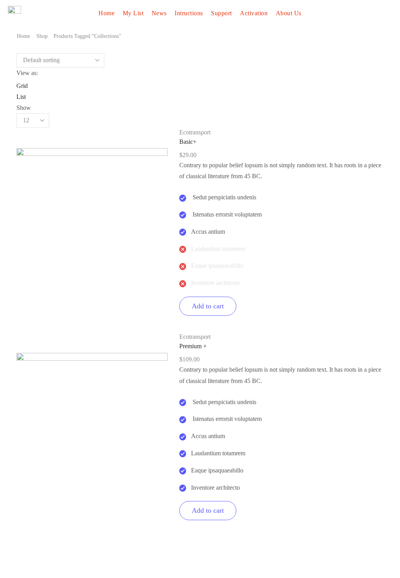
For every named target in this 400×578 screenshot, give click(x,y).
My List (133, 13)
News (159, 13)
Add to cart (208, 306)
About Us (289, 13)
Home (106, 13)
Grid (22, 85)
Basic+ (187, 141)
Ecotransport (195, 132)
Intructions (189, 13)
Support (221, 13)
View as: (27, 73)
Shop (42, 36)
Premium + (193, 346)
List (21, 96)
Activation (254, 13)
